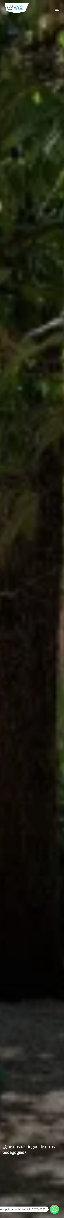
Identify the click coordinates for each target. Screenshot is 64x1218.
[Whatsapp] (54, 1209)
